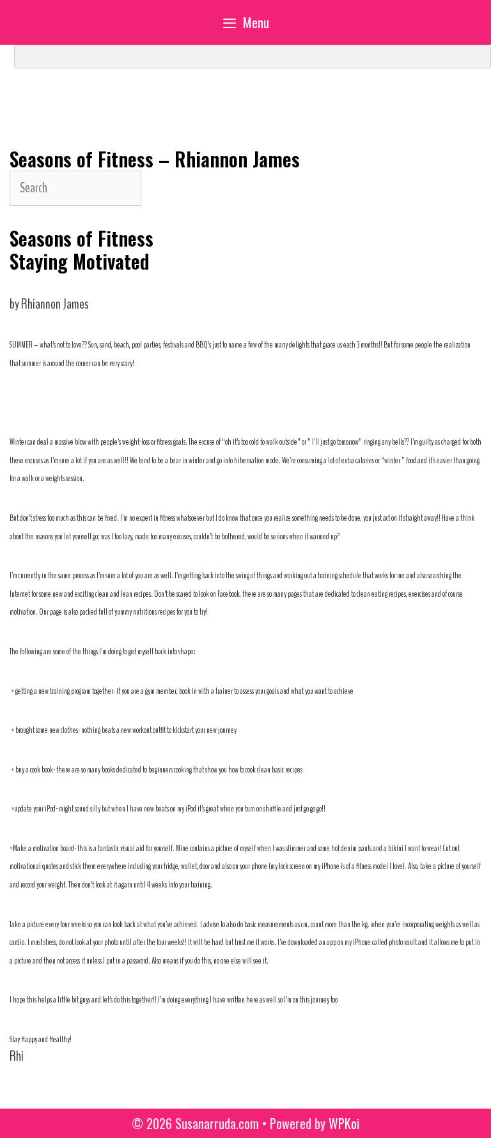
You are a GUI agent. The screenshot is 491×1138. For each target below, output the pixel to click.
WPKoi (344, 1123)
